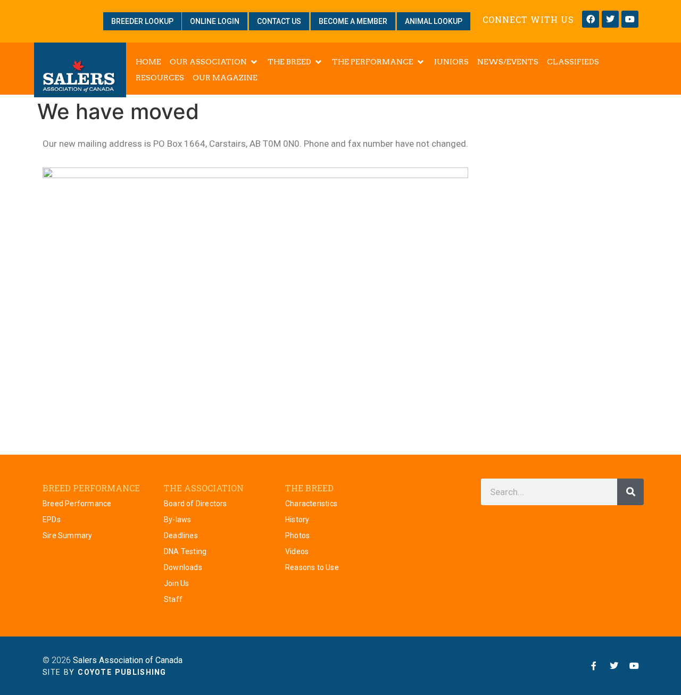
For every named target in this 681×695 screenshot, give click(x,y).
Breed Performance (77, 503)
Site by (105, 672)
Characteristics (311, 503)
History (297, 519)
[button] (214, 62)
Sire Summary (67, 535)
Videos (297, 551)
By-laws (177, 519)
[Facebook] (590, 19)
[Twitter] (610, 19)
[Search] (630, 492)
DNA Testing (185, 551)
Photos (297, 535)
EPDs (52, 519)
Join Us (176, 583)
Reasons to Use (312, 567)
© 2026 (112, 660)
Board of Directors (195, 503)
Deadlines (181, 535)
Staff (173, 599)
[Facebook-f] (593, 665)
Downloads (183, 567)
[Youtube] (629, 19)
